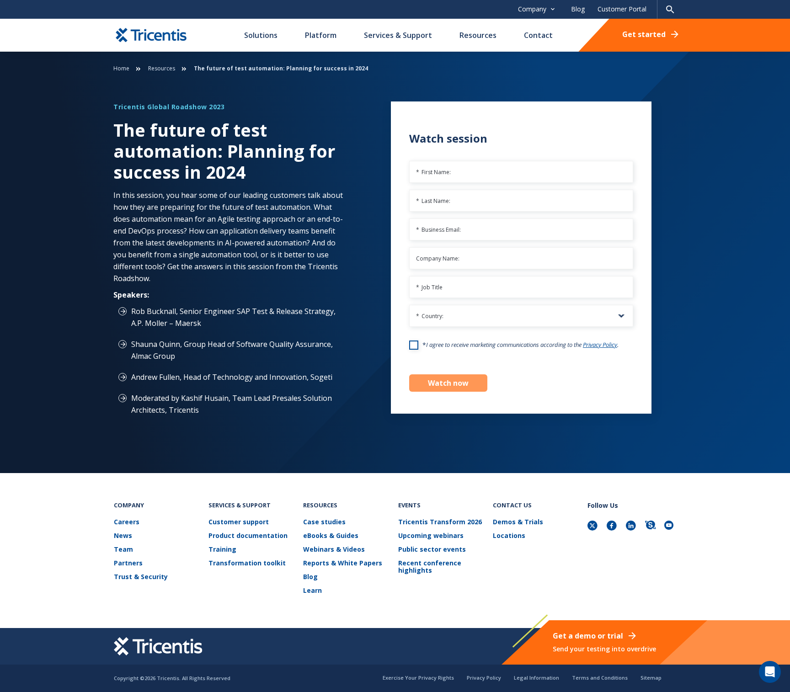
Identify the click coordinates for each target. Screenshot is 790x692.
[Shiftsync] (651, 526)
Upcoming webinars (431, 536)
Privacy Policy (600, 345)
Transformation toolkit (247, 563)
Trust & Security (141, 577)
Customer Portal (622, 9)
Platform (320, 35)
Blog (578, 9)
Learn (312, 591)
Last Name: (433, 201)
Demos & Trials (518, 522)
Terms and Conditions (600, 677)
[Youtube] (670, 526)
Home (121, 68)
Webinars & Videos (334, 550)
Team (123, 550)
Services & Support (398, 35)
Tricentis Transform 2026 (440, 522)
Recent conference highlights (429, 567)
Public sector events (432, 550)
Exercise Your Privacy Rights (418, 677)
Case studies (324, 522)
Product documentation (248, 536)
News (123, 536)
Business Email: (438, 230)
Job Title (429, 287)
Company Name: (437, 258)
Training (222, 550)
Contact (538, 35)
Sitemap (651, 677)
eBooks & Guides (330, 536)
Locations (509, 536)
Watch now (448, 383)
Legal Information (536, 677)
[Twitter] (593, 526)
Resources (477, 35)
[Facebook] (613, 526)
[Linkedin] (632, 526)
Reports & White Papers (342, 563)
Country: (429, 316)
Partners (128, 563)
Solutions (261, 35)
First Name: (433, 172)
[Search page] (670, 9)
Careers (126, 522)
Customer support (238, 522)
